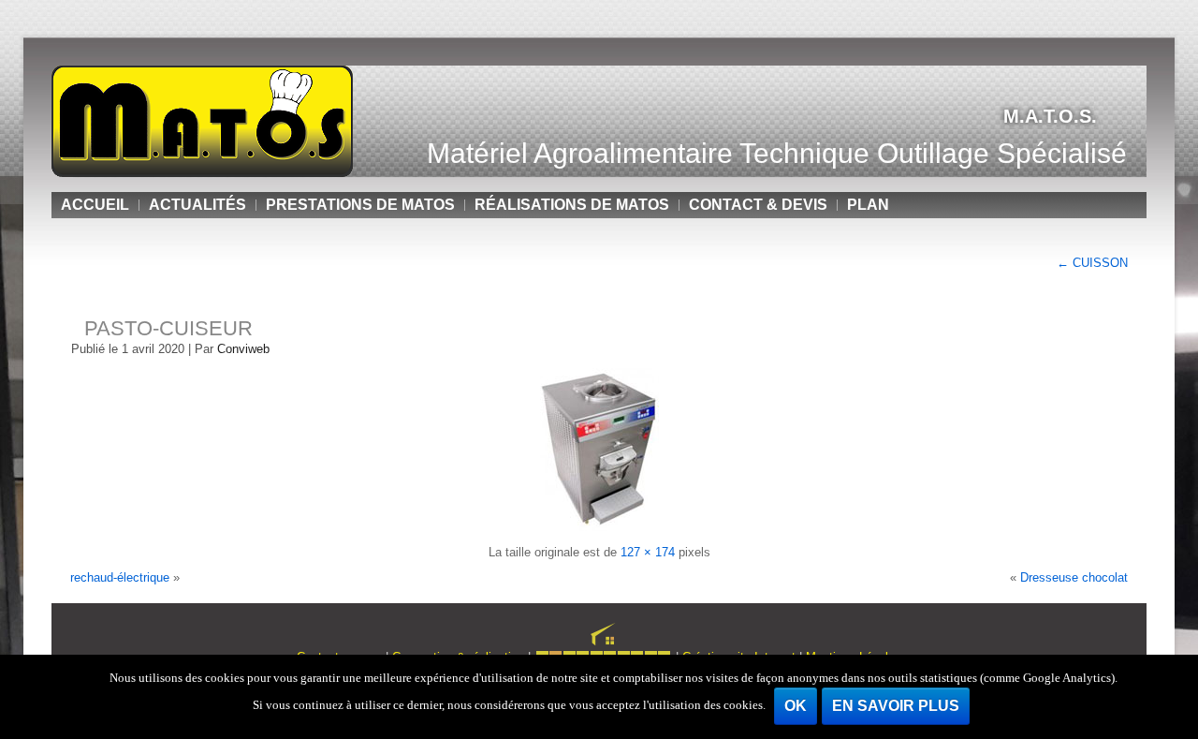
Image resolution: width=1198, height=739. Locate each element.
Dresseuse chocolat (1074, 577)
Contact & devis (758, 205)
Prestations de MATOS (360, 205)
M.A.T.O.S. (1050, 116)
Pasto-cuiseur (168, 328)
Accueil (95, 205)
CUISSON (1092, 263)
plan (868, 205)
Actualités (197, 205)
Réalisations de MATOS (572, 205)
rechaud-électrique (119, 577)
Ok (795, 706)
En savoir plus (895, 706)
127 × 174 (648, 552)
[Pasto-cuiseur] (599, 527)
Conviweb (243, 349)
